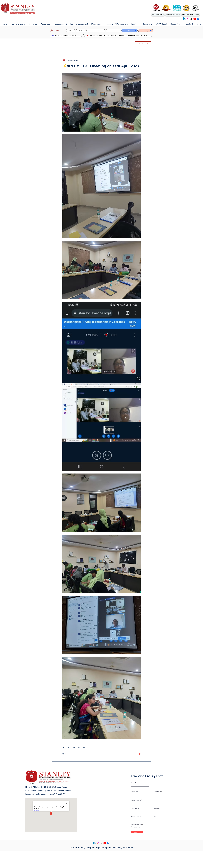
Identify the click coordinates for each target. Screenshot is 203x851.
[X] (191, 18)
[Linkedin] (184, 18)
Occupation (157, 791)
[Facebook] (198, 18)
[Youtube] (194, 18)
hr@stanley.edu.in (38, 794)
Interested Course (136, 824)
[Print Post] (84, 747)
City (155, 816)
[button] (33, 24)
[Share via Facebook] (63, 747)
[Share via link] (79, 747)
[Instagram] (187, 18)
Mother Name (135, 808)
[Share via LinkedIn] (74, 747)
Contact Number (136, 800)
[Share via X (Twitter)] (69, 747)
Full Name (134, 782)
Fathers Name (135, 791)
